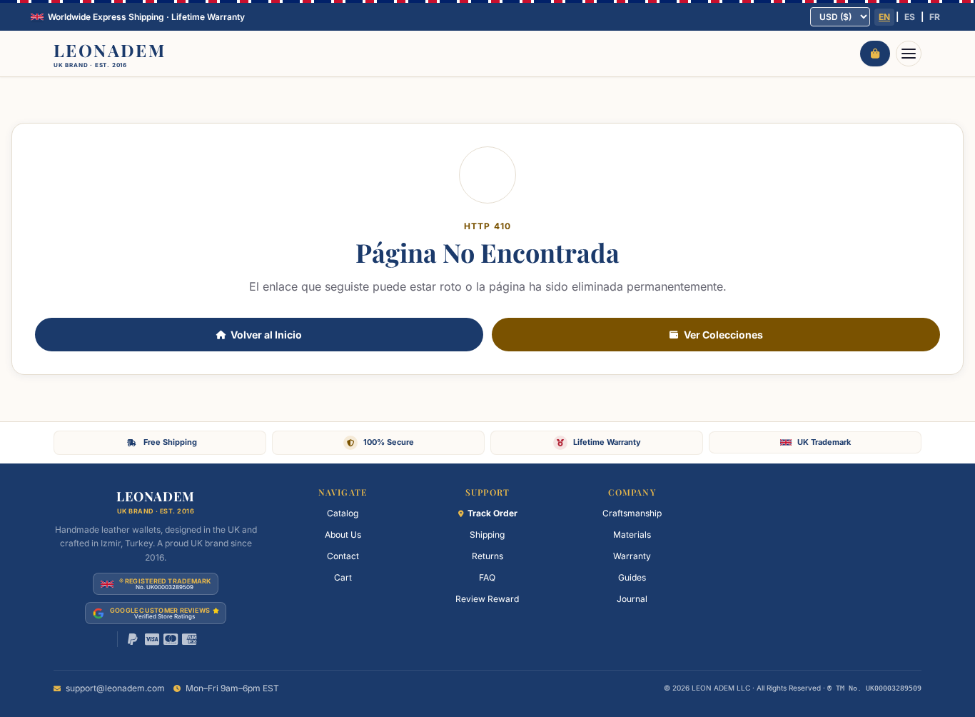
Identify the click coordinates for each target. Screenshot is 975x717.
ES (909, 16)
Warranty (632, 556)
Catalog (342, 513)
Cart (343, 577)
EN (884, 16)
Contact (343, 556)
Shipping (487, 534)
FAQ (487, 577)
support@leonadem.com (115, 688)
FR (934, 16)
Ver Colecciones (723, 335)
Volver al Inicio (266, 335)
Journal (632, 598)
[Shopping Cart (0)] (875, 53)
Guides (632, 577)
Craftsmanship (632, 513)
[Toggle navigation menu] (908, 53)
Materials (632, 534)
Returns (487, 556)
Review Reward (487, 598)
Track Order (492, 513)
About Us (343, 534)
